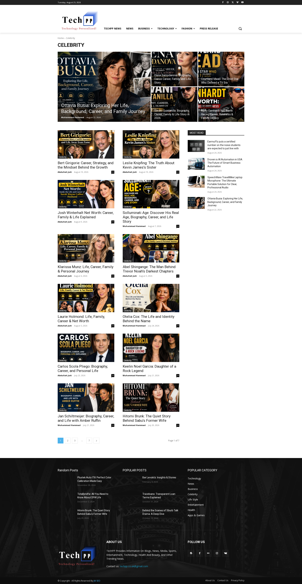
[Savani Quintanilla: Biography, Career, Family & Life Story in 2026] (174, 104)
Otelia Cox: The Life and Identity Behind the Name (148, 319)
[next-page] (96, 440)
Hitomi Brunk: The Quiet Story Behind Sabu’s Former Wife (147, 418)
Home (61, 38)
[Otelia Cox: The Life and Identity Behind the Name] (151, 298)
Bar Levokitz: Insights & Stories (159, 477)
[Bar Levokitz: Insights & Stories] (131, 482)
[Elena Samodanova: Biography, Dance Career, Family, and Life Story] (174, 69)
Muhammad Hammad (134, 226)
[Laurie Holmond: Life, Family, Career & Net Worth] (86, 298)
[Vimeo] (237, 3)
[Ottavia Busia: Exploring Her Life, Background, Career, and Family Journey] (104, 87)
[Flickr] (208, 553)
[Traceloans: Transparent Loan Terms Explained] (131, 498)
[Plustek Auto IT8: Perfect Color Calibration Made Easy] (66, 482)
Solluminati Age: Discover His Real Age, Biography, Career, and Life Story (151, 217)
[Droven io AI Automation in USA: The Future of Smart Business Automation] (196, 164)
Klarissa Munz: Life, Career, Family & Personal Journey (85, 269)
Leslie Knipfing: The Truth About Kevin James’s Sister (148, 165)
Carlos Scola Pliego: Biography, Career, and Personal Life (83, 368)
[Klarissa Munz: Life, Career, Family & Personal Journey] (86, 248)
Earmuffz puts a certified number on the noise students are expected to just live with (223, 145)
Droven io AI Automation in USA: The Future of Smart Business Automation (225, 163)
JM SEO (97, 580)
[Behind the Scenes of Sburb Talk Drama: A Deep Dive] (131, 515)
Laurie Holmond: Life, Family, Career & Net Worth (81, 319)
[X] (233, 3)
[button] (240, 28)
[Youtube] (242, 3)
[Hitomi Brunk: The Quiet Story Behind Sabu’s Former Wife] (151, 397)
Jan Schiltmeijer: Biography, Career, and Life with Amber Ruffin (86, 418)
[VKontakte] (225, 553)
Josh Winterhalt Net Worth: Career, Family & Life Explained (86, 215)
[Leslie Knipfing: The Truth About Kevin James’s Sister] (151, 144)
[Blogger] (191, 553)
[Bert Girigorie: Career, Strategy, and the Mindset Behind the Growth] (86, 144)
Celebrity (66, 100)
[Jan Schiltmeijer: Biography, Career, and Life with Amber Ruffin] (86, 397)
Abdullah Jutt (65, 172)
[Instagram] (228, 3)
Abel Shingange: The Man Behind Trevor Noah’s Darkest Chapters (149, 269)
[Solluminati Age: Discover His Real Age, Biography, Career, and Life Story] (151, 194)
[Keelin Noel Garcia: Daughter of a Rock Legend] (151, 348)
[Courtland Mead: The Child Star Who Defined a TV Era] (221, 69)
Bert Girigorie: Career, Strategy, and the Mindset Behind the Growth (86, 165)
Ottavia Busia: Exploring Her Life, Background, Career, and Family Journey (225, 202)
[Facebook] (223, 3)
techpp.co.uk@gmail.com (134, 566)
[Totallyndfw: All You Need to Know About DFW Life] (66, 498)
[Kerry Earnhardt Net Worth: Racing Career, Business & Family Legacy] (221, 104)
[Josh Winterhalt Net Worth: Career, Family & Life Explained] (86, 194)
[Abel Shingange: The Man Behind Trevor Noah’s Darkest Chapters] (151, 248)
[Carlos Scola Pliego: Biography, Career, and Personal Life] (86, 348)
